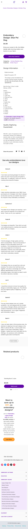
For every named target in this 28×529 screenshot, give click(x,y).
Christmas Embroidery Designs (8, 494)
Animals (20, 8)
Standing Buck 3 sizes (10, 378)
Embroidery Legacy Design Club (14, 116)
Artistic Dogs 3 (14, 62)
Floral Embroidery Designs (7, 499)
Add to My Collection (14, 56)
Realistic (17, 61)
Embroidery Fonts (6, 489)
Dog (24, 8)
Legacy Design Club (6, 482)
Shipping (4, 525)
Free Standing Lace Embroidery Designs (11, 496)
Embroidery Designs (12, 8)
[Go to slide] (11, 389)
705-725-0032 (8, 456)
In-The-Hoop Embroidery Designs (9, 506)
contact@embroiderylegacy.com (13, 460)
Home (4, 8)
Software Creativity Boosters (8, 492)
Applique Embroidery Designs (8, 503)
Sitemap (24, 525)
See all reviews (13, 340)
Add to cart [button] (14, 386)
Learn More (9, 439)
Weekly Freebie (5, 485)
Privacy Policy (10, 525)
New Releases (5, 487)
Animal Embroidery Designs (8, 508)
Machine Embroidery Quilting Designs (10, 501)
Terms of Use (18, 525)
